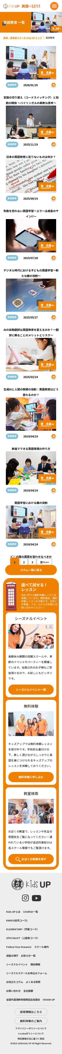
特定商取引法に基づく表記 (31, 1038)
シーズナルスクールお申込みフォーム (26, 973)
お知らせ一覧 (28, 955)
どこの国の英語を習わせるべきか (31, 557)
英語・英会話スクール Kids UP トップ (22, 37)
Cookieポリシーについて (31, 1033)
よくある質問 (33, 982)
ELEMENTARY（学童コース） (22, 929)
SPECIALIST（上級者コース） (22, 938)
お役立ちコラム (14, 982)
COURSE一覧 (30, 911)
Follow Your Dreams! (19, 947)
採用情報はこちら (31, 1012)
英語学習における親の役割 (31, 503)
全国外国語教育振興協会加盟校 (23, 999)
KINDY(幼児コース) (16, 920)
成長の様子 (12, 955)
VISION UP (49, 999)
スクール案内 (41, 947)
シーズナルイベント (17, 964)
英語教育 (12, 84)
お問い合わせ (13, 991)
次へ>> (44, 562)
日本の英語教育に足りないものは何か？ (31, 157)
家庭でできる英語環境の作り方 (31, 449)
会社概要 (28, 991)
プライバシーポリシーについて (31, 1028)
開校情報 (35, 964)
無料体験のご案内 (31, 1021)
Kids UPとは (13, 911)
